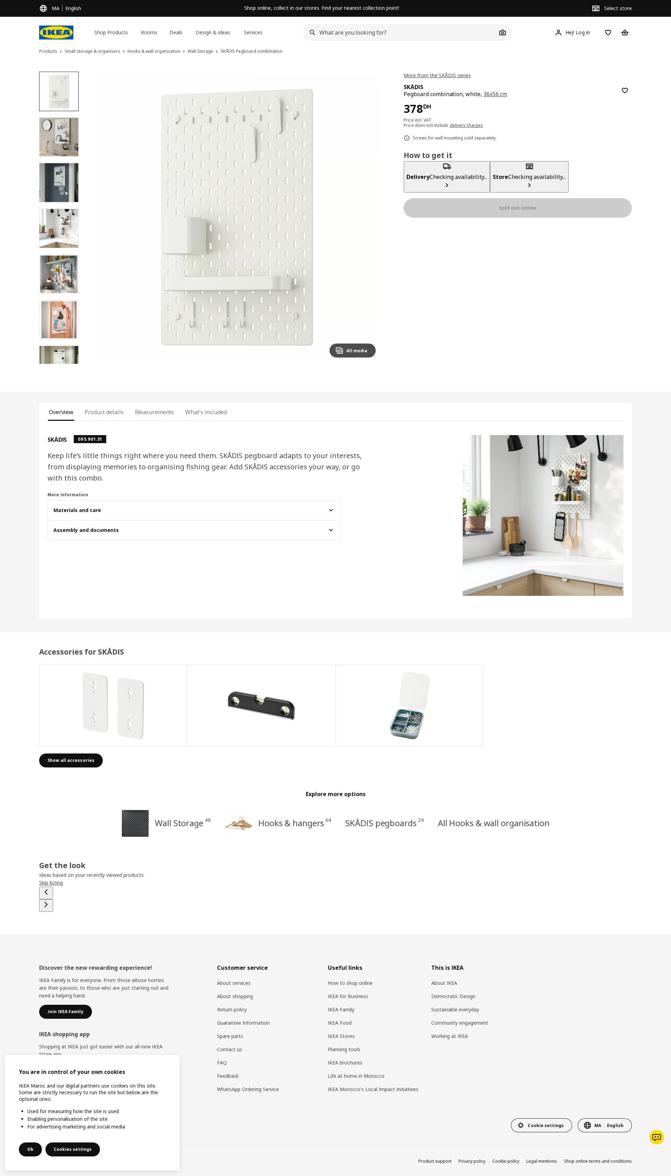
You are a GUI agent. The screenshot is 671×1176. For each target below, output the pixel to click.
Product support (435, 1161)
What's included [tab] (205, 412)
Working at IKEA (449, 1036)
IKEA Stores (341, 1036)
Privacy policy (472, 1161)
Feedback (228, 1076)
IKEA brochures (345, 1062)
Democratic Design (453, 996)
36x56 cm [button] (495, 94)
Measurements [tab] (154, 412)
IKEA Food (340, 1022)
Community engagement (459, 1022)
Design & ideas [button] (213, 32)
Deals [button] (175, 32)
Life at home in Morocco (356, 1076)
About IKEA (444, 983)
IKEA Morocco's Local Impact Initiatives (373, 1089)
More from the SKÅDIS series (437, 75)
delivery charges (466, 125)
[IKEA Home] (56, 32)
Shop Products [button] (111, 32)
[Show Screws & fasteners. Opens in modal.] (410, 705)
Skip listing (51, 882)
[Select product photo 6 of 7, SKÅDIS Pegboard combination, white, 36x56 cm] (59, 320)
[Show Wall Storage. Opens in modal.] (113, 705)
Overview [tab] (61, 412)
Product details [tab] (104, 412)
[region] (236, 217)
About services (234, 983)
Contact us (229, 1049)
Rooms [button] (149, 32)
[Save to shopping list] (625, 91)
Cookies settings (73, 1149)
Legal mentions (541, 1161)
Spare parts (230, 1036)
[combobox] (400, 32)
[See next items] (46, 905)
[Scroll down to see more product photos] (58, 363)
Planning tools (344, 1049)
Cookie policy (505, 1161)
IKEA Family (341, 1009)
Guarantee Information (243, 1022)
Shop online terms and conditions (598, 1161)
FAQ (222, 1062)
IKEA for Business (348, 996)
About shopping (235, 996)
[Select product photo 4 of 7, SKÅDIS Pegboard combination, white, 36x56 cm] (59, 228)
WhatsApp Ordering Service (248, 1089)
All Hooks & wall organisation (494, 823)
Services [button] (253, 32)
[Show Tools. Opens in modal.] (262, 705)
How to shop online (350, 983)
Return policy (232, 1009)
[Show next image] (367, 217)
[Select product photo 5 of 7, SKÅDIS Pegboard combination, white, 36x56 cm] (59, 274)
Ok (30, 1149)
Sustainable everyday (455, 1009)
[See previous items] (46, 893)
